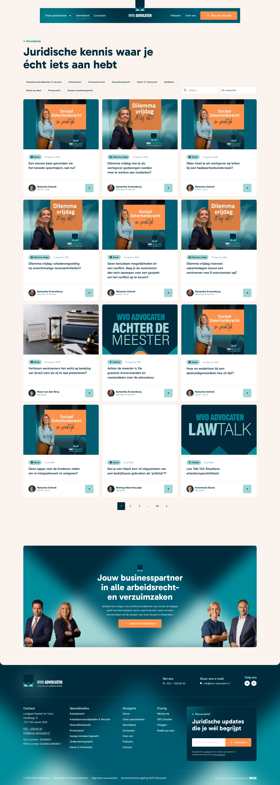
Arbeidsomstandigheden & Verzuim (44, 82)
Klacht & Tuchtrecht (147, 82)
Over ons (190, 15)
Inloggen (162, 724)
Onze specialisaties (56, 15)
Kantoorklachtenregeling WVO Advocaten (144, 778)
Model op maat (165, 730)
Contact (127, 747)
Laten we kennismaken (142, 623)
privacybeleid (219, 754)
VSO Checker (164, 719)
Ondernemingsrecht (81, 741)
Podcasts (176, 15)
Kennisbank (82, 15)
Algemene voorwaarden (105, 778)
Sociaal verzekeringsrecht (80, 90)
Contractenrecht (96, 82)
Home (126, 713)
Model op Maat (33, 90)
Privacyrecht (54, 90)
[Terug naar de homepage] (140, 8)
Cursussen (100, 15)
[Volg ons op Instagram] (254, 683)
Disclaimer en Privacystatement (70, 778)
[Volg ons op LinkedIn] (247, 683)
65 (157, 506)
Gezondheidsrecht (121, 82)
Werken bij (163, 713)
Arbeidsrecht (74, 82)
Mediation (169, 82)
